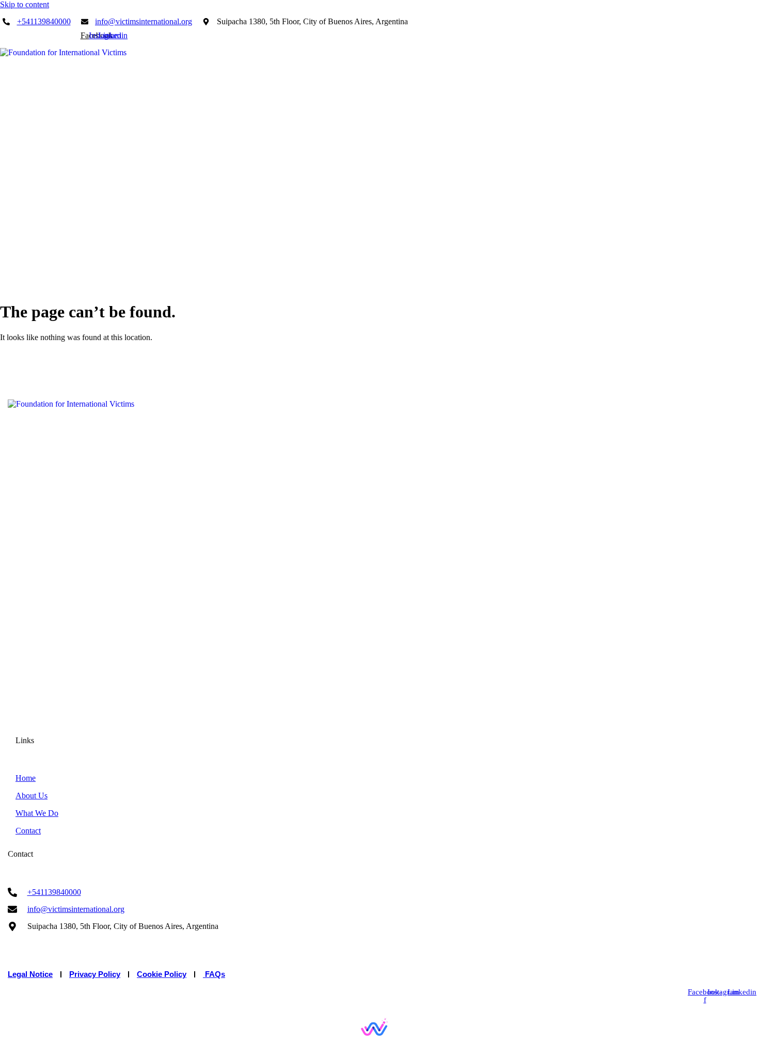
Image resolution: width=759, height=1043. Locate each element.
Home (594, 286)
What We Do (689, 286)
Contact (738, 286)
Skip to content (24, 4)
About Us (636, 286)
